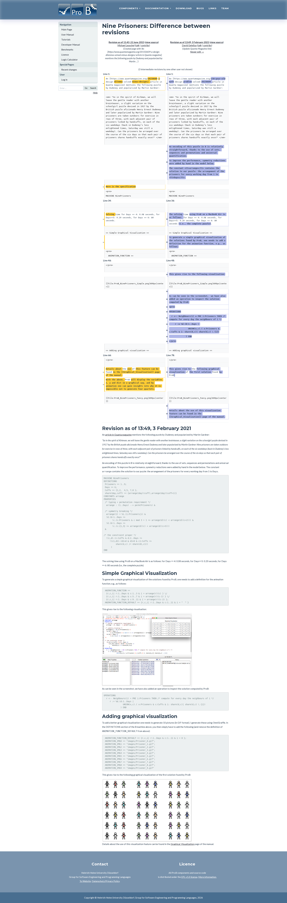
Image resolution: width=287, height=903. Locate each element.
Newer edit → (197, 51)
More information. (207, 877)
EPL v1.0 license (189, 877)
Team (225, 8)
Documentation (157, 8)
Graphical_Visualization (182, 844)
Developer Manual (70, 44)
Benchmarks (67, 49)
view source (151, 42)
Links (212, 8)
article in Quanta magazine (118, 434)
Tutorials (65, 39)
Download (184, 8)
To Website (85, 881)
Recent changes (69, 69)
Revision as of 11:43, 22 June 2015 (126, 42)
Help (95, 92)
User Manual (67, 34)
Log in (64, 79)
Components (129, 8)
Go (86, 88)
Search (93, 88)
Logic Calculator (69, 59)
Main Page (66, 29)
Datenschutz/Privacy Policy (106, 881)
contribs (145, 45)
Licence (65, 54)
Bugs (200, 8)
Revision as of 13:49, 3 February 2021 (189, 42)
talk (137, 45)
